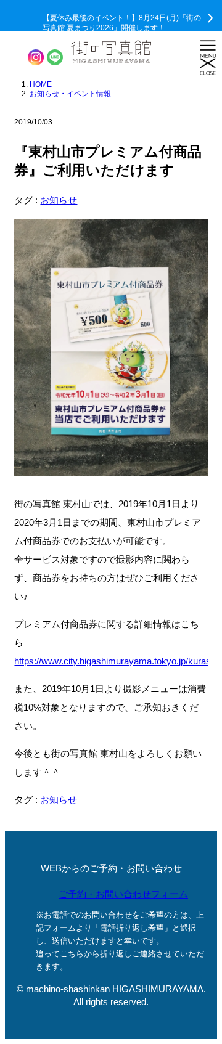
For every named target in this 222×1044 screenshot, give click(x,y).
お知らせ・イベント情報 (70, 93)
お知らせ (58, 200)
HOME (41, 84)
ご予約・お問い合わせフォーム (123, 894)
